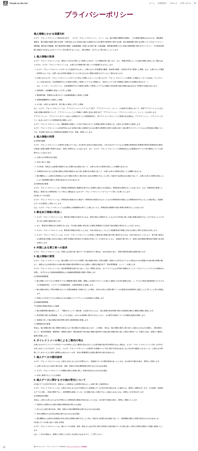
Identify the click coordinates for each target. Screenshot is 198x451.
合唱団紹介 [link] (162, 3)
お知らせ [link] (173, 3)
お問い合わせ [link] (185, 3)
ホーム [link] (152, 3)
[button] (195, 3)
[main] (99, 14)
